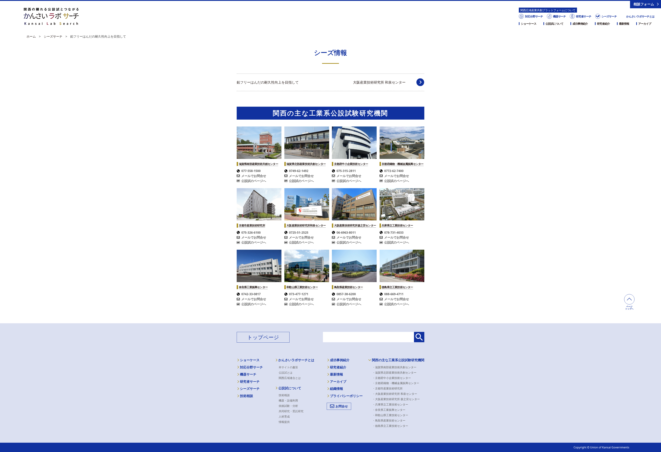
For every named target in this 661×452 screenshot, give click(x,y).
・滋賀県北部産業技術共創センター (394, 372)
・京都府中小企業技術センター (391, 378)
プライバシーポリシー (346, 396)
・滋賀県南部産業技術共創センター (394, 367)
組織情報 (336, 389)
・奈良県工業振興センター (388, 410)
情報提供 (284, 422)
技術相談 (246, 396)
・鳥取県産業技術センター (388, 420)
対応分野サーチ (534, 16)
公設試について (554, 23)
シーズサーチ (609, 16)
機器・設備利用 (288, 400)
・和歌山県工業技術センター (390, 415)
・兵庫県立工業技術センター (390, 404)
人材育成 (284, 416)
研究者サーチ (583, 16)
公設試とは (285, 372)
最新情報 (624, 23)
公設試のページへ (253, 181)
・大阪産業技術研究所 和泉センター (394, 394)
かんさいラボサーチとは (640, 16)
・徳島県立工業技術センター (390, 426)
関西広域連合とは (290, 378)
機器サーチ (559, 16)
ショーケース (528, 23)
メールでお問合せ (253, 176)
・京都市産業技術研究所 (387, 388)
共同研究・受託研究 (291, 411)
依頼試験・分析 (288, 406)
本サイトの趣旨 (288, 367)
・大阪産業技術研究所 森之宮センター (396, 399)
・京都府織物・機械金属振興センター (395, 383)
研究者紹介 (603, 23)
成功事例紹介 (580, 23)
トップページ (263, 337)
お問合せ (341, 406)
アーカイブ (644, 23)
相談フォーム (643, 4)
